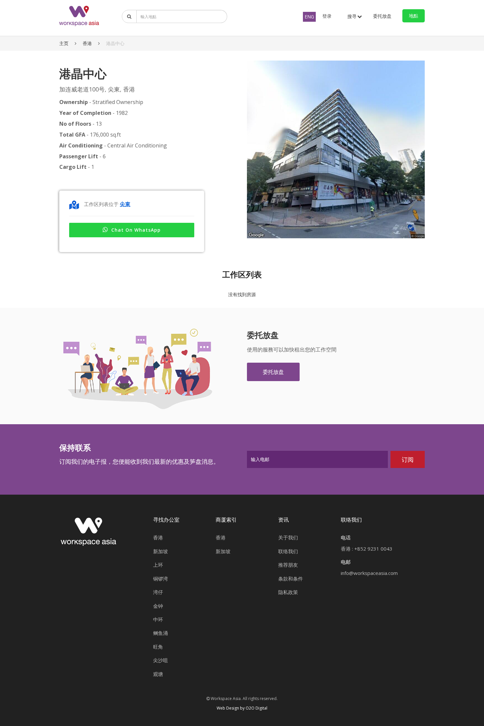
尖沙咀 (160, 660)
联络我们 (288, 551)
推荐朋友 (288, 564)
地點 (413, 16)
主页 (63, 43)
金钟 (158, 606)
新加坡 (160, 551)
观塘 (158, 674)
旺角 (158, 646)
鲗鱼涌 (160, 633)
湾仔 (158, 592)
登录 (327, 16)
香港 (87, 43)
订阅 (408, 459)
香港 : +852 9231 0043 (366, 548)
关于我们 (288, 537)
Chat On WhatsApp (136, 230)
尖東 (125, 204)
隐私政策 (288, 592)
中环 (158, 619)
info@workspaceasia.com (369, 573)
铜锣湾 (160, 578)
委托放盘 (382, 16)
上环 (158, 564)
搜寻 (352, 16)
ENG (309, 16)
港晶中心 (115, 43)
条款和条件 (290, 578)
